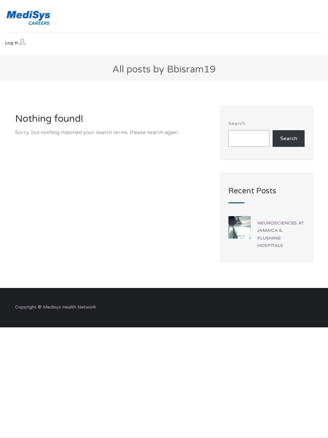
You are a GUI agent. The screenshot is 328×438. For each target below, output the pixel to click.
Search (236, 123)
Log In (12, 43)
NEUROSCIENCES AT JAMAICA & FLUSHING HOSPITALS (280, 234)
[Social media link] (307, 306)
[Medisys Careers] (29, 18)
